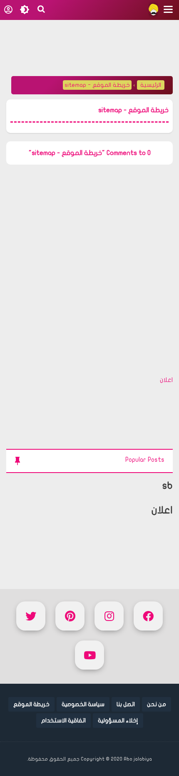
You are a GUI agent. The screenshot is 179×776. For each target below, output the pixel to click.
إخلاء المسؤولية (118, 720)
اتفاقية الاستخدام (63, 720)
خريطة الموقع (31, 704)
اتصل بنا (126, 704)
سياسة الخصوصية (83, 704)
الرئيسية (150, 85)
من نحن (156, 704)
